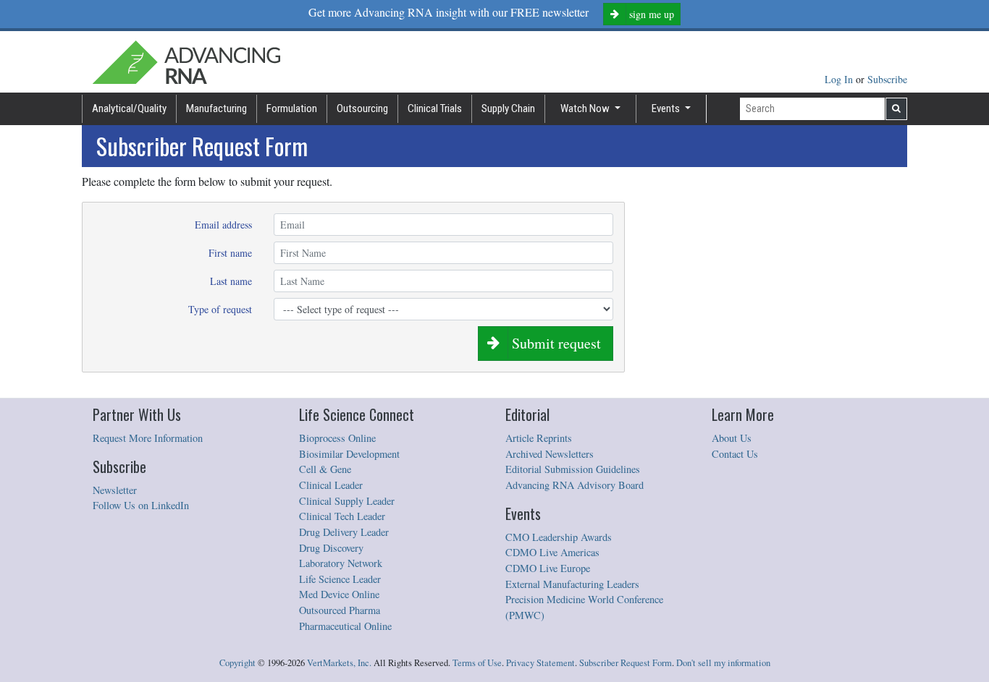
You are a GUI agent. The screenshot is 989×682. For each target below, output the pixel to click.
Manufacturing (216, 108)
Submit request (554, 343)
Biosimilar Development (349, 454)
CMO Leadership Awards (558, 537)
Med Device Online (339, 594)
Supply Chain (508, 108)
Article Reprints (538, 438)
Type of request (220, 309)
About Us (732, 438)
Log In (840, 79)
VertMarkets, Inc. (339, 663)
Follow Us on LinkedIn (141, 505)
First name (230, 253)
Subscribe (887, 79)
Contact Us (735, 454)
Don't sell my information (723, 663)
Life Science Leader (340, 579)
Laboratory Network (340, 563)
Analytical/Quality (129, 108)
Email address (223, 224)
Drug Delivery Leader (344, 532)
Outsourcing (362, 108)
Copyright (237, 663)
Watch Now (586, 108)
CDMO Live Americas (552, 552)
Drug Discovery (331, 548)
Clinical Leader (331, 485)
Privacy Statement (540, 663)
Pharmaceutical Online (345, 626)
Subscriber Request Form (625, 663)
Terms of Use (477, 663)
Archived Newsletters (549, 454)
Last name (231, 281)
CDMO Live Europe (547, 568)
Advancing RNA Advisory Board (574, 485)
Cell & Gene (325, 469)
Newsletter (115, 490)
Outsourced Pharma (339, 610)
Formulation (291, 108)
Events (667, 108)
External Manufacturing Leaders (572, 584)
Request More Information (148, 438)
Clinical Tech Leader (342, 516)
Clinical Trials (435, 108)
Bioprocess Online (337, 438)
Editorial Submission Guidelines (572, 469)
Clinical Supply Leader (347, 501)
